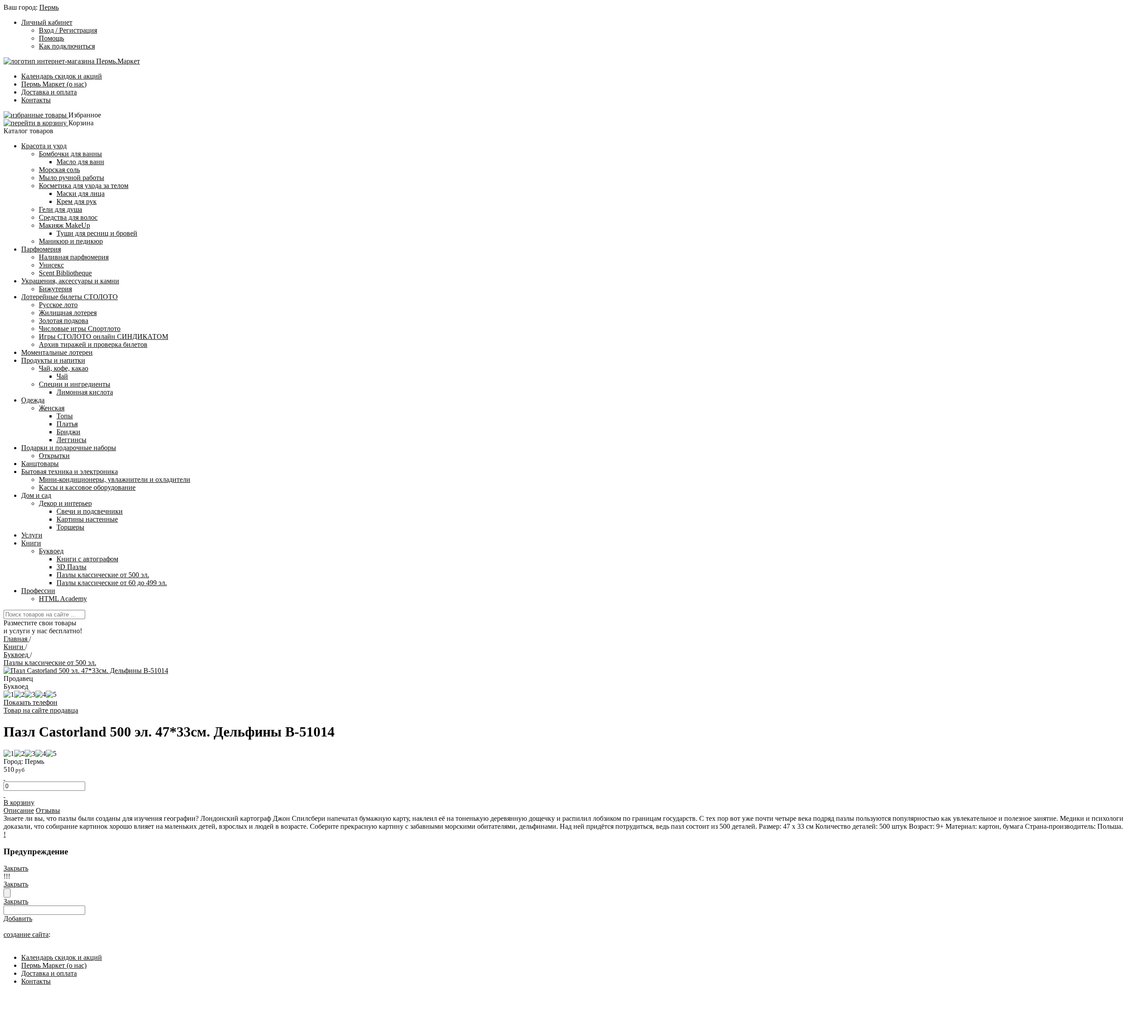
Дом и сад (36, 495)
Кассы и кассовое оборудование (87, 487)
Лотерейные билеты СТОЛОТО (69, 297)
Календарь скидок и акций (61, 76)
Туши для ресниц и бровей (96, 233)
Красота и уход (44, 146)
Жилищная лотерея (68, 312)
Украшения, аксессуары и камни (70, 281)
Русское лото (58, 304)
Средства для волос (68, 217)
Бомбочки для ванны (70, 154)
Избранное (84, 115)
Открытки (54, 455)
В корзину (19, 802)
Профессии (38, 590)
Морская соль (59, 169)
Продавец (18, 678)
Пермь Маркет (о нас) (54, 84)
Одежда (33, 400)
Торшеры (70, 527)
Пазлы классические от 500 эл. (102, 575)
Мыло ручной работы (71, 177)
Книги (31, 543)
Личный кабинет (46, 22)
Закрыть (16, 868)
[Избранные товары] (36, 115)
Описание (19, 810)
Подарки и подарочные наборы (68, 447)
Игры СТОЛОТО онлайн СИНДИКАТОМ (103, 336)
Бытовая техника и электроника (69, 471)
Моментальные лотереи (57, 352)
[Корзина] (36, 123)
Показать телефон (30, 702)
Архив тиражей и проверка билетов (93, 344)
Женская (51, 408)
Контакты (36, 100)
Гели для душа (60, 209)
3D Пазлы (71, 567)
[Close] (7, 893)
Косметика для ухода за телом (83, 185)
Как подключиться (67, 46)
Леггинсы (71, 439)
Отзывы (48, 810)
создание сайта (26, 934)
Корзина (81, 123)
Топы (64, 416)
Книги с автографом (87, 559)
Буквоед (51, 551)
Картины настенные (87, 519)
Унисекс (51, 265)
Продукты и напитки (53, 360)
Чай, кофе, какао (63, 368)
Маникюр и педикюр (71, 241)
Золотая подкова (63, 320)
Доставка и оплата (49, 92)
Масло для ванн (80, 161)
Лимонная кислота (84, 392)
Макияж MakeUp (64, 225)
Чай (62, 376)
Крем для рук (76, 201)
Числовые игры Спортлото (80, 328)
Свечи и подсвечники (89, 511)
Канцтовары (40, 463)
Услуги (31, 535)
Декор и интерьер (65, 503)
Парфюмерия (41, 249)
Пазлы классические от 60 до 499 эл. (111, 582)
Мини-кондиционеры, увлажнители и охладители (114, 479)
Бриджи (68, 432)
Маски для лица (80, 193)
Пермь (49, 7)
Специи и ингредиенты (74, 384)
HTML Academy (63, 598)
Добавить (18, 918)
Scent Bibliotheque (65, 273)
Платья (67, 424)
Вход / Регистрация (68, 30)
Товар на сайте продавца (41, 710)
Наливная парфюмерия (74, 257)
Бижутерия (55, 289)
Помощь (51, 38)
